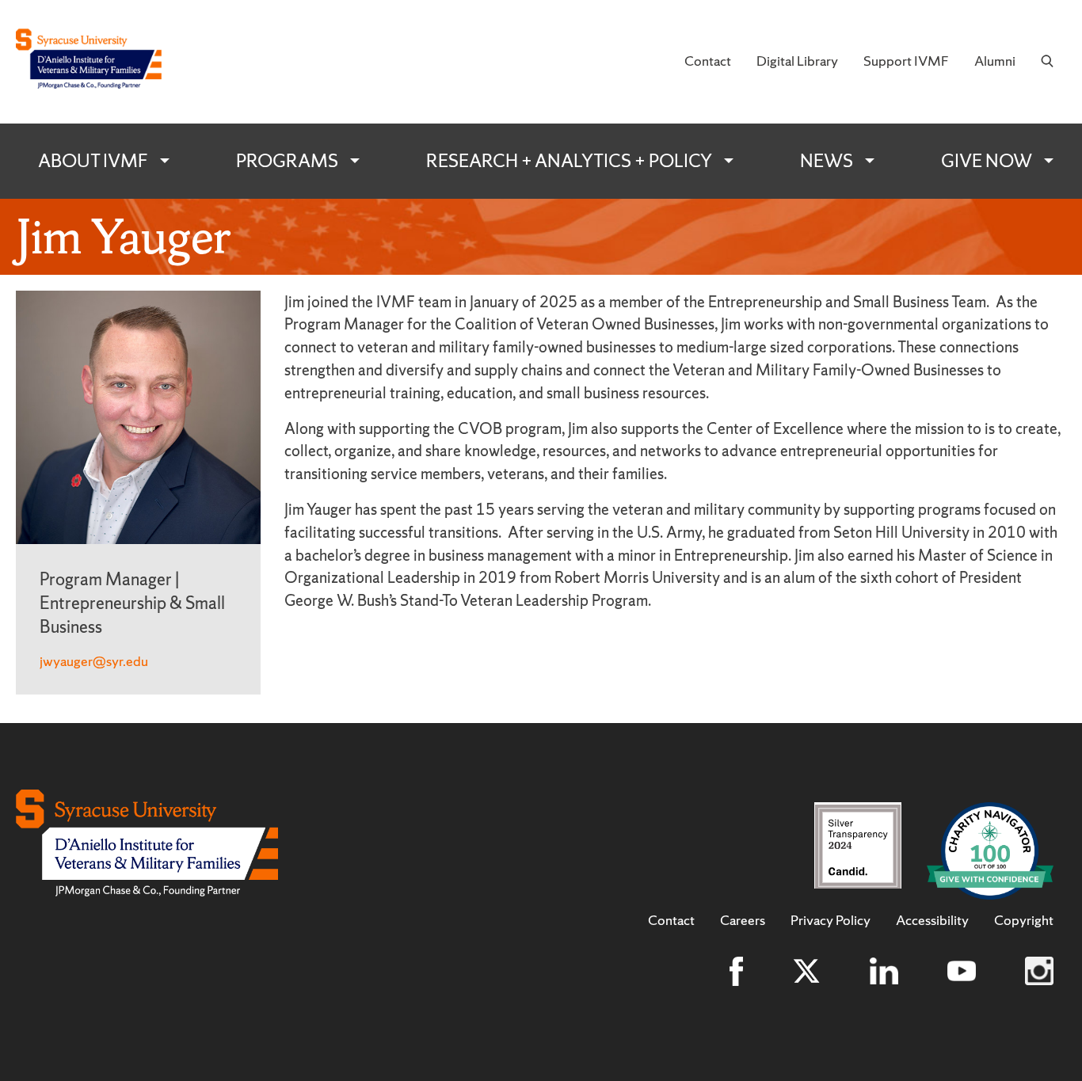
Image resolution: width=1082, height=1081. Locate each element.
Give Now (986, 161)
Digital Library (797, 60)
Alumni (994, 60)
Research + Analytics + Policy (569, 161)
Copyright (1023, 920)
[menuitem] (708, 62)
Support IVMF (906, 60)
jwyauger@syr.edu (94, 661)
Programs (287, 161)
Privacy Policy (831, 920)
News (826, 161)
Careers (742, 920)
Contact (707, 60)
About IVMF (93, 161)
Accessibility (932, 920)
